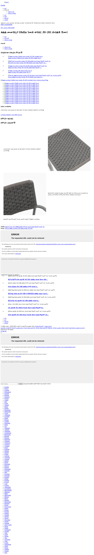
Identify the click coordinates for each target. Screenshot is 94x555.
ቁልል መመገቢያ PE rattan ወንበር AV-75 (19, 72)
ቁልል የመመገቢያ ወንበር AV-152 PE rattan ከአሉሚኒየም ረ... (25, 67)
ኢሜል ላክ (3, 331)
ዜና (5, 15)
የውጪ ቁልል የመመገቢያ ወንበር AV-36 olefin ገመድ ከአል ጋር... (25, 77)
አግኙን (6, 20)
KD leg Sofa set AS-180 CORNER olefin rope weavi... (28, 294)
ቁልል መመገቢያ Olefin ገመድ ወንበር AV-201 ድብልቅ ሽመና (24, 58)
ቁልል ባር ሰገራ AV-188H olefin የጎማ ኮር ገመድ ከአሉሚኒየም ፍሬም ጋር (25, 226)
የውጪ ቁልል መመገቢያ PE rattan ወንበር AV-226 (18, 228)
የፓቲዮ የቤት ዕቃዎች (29, 328)
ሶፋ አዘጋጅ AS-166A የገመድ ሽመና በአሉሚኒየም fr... (26, 308)
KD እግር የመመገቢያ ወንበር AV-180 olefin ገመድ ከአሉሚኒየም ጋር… (27, 63)
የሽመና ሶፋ (11, 11)
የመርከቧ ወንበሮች (6, 328)
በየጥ (5, 16)
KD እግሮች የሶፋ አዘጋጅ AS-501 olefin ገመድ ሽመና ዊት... (28, 279)
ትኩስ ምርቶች (39, 326)
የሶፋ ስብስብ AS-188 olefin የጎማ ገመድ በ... (23, 287)
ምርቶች (6, 38)
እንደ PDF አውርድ (17, 115)
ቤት (5, 8)
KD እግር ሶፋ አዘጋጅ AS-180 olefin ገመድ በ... (23, 301)
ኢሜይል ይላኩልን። (6, 115)
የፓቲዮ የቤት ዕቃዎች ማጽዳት (44, 328)
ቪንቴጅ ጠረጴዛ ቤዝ (17, 328)
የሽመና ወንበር (12, 13)
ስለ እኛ (6, 18)
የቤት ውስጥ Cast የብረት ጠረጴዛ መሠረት (73, 328)
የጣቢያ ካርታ (48, 326)
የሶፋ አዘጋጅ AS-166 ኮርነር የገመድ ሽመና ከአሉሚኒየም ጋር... (28, 315)
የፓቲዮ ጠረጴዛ (57, 328)
